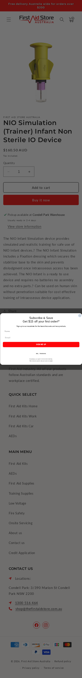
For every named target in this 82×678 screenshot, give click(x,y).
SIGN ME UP (41, 344)
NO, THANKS (41, 353)
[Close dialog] (80, 315)
